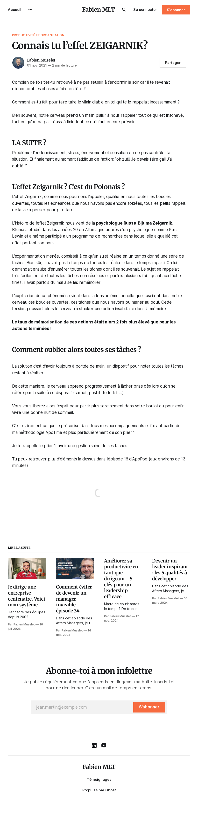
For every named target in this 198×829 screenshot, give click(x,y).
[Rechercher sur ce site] (124, 10)
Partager (173, 62)
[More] (30, 10)
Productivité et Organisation (38, 35)
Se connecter (145, 9)
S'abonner (176, 9)
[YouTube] (103, 745)
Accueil (14, 9)
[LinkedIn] (94, 745)
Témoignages (99, 779)
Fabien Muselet (41, 60)
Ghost (110, 790)
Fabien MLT (98, 10)
